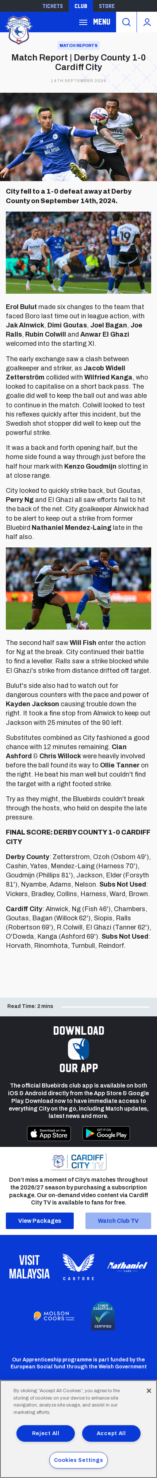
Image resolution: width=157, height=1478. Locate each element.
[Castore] (78, 1267)
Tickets (52, 6)
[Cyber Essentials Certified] (103, 1316)
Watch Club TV (118, 1221)
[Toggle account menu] (147, 22)
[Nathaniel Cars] (127, 1267)
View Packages (39, 1221)
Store (107, 6)
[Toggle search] (126, 22)
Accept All (111, 1433)
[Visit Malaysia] (29, 1267)
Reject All (46, 1433)
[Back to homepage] (18, 29)
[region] (78, 1429)
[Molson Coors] (54, 1316)
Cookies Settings (78, 1460)
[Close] (149, 1391)
